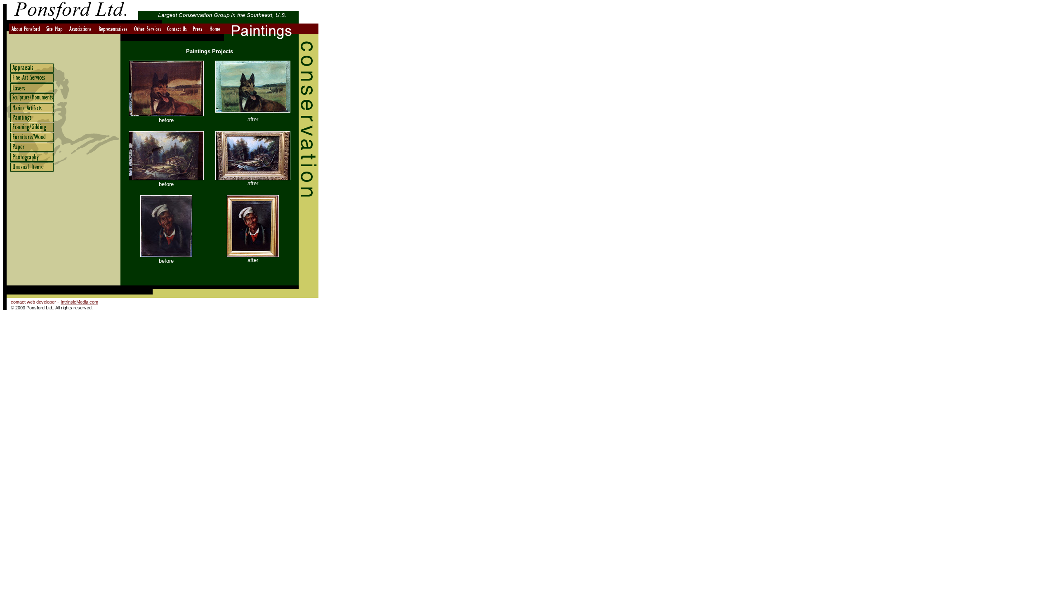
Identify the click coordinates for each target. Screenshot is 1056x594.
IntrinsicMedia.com (79, 301)
